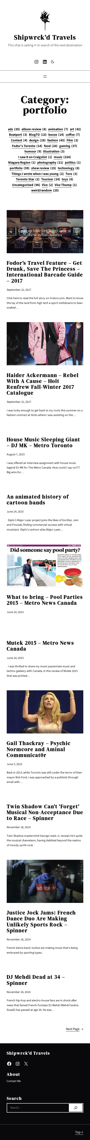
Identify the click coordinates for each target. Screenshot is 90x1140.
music (62, 157)
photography (50, 162)
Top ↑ (79, 1132)
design (37, 140)
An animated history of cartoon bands (38, 500)
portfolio (20, 168)
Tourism (50, 179)
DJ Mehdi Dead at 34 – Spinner (36, 980)
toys (67, 179)
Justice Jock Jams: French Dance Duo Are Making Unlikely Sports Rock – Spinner (41, 921)
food (51, 146)
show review (43, 168)
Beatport (18, 134)
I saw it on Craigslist (35, 157)
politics (73, 162)
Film (72, 140)
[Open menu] (45, 76)
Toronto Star (28, 179)
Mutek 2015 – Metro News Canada (40, 646)
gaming (68, 146)
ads (14, 129)
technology (69, 168)
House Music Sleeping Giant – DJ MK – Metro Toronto (43, 442)
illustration (54, 151)
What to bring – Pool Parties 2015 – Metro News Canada (45, 600)
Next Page (74, 1028)
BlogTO (38, 134)
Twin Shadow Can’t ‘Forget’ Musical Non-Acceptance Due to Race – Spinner (45, 812)
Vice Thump (66, 185)
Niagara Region (22, 162)
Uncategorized (26, 185)
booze (56, 134)
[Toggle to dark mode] (52, 61)
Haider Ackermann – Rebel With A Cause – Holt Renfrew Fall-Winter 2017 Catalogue (43, 384)
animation (58, 129)
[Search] (75, 1108)
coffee (73, 134)
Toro (71, 174)
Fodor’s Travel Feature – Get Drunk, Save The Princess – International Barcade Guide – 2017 (45, 272)
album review (34, 129)
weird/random (45, 190)
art (75, 129)
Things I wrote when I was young (38, 174)
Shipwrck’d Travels (45, 37)
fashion (56, 140)
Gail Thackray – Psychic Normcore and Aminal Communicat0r (39, 749)
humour (32, 151)
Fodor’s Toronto (27, 146)
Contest (19, 140)
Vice (47, 185)
